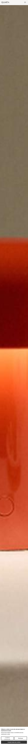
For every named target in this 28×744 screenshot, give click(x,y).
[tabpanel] (14, 369)
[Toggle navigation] (25, 2)
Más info (12, 734)
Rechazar (20, 738)
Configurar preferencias (7, 738)
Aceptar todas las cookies (14, 742)
